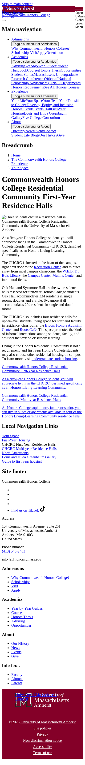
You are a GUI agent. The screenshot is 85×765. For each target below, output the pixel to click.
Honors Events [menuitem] (22, 109)
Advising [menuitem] (18, 66)
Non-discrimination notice (42, 740)
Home (15, 155)
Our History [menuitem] (48, 135)
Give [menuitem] (61, 135)
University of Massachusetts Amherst (48, 722)
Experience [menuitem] (19, 91)
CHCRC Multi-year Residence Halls (29, 449)
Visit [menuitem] (33, 53)
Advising (18, 621)
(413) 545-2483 (13, 551)
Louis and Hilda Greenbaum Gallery (29, 457)
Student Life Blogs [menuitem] (25, 135)
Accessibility (42, 747)
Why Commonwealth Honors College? (40, 578)
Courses (17, 613)
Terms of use (42, 753)
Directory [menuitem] (18, 131)
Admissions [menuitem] (20, 39)
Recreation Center (47, 267)
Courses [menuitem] (33, 70)
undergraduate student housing (54, 359)
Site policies (42, 728)
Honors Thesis (22, 617)
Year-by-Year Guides (27, 608)
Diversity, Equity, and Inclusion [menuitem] (50, 105)
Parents (16, 683)
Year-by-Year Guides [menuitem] (40, 66)
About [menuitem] (16, 122)
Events (16, 652)
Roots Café (28, 330)
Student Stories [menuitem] (22, 74)
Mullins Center (63, 275)
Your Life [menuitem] (18, 101)
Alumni (17, 679)
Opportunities (21, 625)
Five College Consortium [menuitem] (41, 118)
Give (15, 656)
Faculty (16, 675)
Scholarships (20, 582)
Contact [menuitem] (50, 131)
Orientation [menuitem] (54, 53)
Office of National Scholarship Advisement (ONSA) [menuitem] (41, 81)
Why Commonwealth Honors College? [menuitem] (40, 48)
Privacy (42, 734)
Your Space (19, 168)
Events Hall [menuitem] (42, 109)
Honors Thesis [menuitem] (50, 70)
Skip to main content (17, 4)
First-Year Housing (16, 440)
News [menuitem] (29, 131)
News (15, 648)
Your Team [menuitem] (51, 101)
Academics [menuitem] (19, 57)
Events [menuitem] (39, 131)
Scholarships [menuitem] (20, 53)
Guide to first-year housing (22, 461)
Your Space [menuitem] (34, 101)
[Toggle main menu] (4, 20)
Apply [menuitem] (41, 53)
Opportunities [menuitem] (71, 70)
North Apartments (15, 453)
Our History (20, 643)
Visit (14, 586)
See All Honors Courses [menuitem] (62, 87)
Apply (16, 590)
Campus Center (39, 275)
